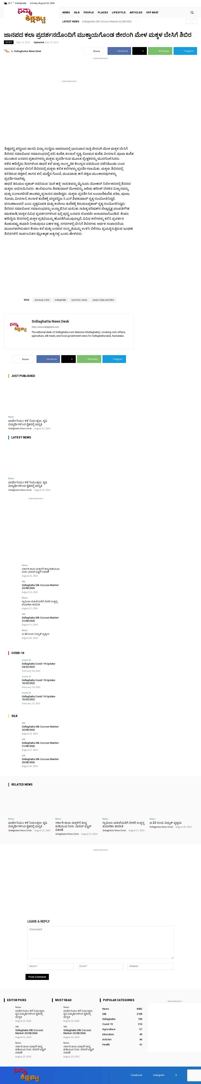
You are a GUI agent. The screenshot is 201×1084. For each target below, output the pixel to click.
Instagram (158, 1075)
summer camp (79, 300)
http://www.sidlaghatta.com (45, 327)
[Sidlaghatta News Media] (31, 16)
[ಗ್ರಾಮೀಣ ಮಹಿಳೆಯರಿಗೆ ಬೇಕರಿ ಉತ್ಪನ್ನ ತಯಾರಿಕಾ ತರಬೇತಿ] (13, 602)
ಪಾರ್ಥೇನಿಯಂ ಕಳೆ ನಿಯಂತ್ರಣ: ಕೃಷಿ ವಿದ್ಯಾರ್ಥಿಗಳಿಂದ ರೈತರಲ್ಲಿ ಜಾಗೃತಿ (27, 422)
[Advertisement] (50, 66)
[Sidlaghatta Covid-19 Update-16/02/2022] (13, 680)
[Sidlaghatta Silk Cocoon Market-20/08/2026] (13, 759)
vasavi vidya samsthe (103, 300)
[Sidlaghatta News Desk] (7, 51)
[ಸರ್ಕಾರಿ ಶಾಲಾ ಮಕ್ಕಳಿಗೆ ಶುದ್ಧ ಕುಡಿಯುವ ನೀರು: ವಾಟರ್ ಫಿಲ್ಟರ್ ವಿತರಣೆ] (13, 569)
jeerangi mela (42, 300)
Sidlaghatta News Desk (27, 51)
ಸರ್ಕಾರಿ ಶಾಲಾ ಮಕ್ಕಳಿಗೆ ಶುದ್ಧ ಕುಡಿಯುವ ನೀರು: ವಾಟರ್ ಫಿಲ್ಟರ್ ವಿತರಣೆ (40, 570)
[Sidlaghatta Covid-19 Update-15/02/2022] (13, 697)
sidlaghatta (60, 300)
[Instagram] (184, 3)
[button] (192, 12)
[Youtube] (194, 3)
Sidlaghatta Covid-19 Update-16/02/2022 (39, 682)
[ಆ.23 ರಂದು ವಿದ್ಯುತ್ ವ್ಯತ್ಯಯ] (13, 634)
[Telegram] (44, 341)
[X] (189, 3)
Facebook (136, 1075)
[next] (194, 21)
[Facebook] (179, 3)
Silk (23, 581)
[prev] (188, 21)
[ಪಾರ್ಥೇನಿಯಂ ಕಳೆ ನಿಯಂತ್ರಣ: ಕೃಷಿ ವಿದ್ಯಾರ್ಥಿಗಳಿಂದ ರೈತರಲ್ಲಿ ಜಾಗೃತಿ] (35, 397)
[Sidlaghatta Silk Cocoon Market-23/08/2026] (8, 1029)
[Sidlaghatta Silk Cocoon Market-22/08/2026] (13, 585)
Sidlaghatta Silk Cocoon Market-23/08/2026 (29, 1032)
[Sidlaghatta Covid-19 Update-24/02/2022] (13, 664)
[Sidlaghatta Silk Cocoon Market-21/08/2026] (13, 618)
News (8, 42)
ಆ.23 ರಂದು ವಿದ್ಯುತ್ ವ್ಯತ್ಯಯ (35, 633)
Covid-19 (26, 660)
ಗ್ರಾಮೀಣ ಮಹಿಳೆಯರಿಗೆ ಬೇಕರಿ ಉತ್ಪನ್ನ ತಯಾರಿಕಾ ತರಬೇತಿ (109, 21)
